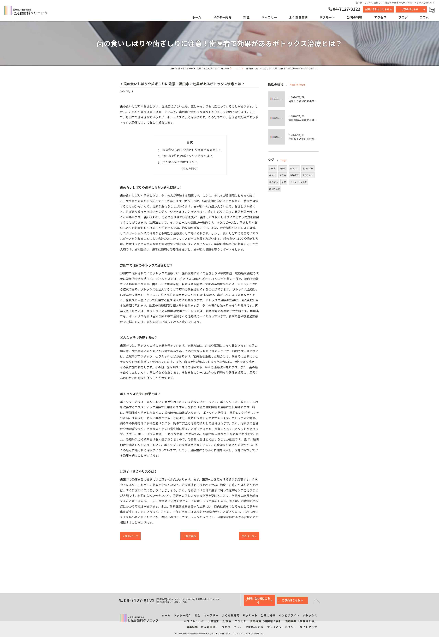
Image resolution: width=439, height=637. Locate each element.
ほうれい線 (274, 188)
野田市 (272, 168)
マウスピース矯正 (298, 182)
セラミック (308, 175)
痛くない (273, 182)
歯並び (272, 175)
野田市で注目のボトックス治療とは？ (187, 156)
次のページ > (249, 536)
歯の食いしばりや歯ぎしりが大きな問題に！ (191, 150)
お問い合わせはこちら (377, 9)
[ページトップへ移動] (316, 600)
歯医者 (283, 168)
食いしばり (308, 168)
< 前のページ (130, 536)
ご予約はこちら (409, 9)
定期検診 (294, 175)
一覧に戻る (189, 536)
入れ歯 (283, 175)
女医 (284, 182)
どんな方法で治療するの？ (180, 162)
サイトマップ (308, 627)
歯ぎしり (294, 168)
